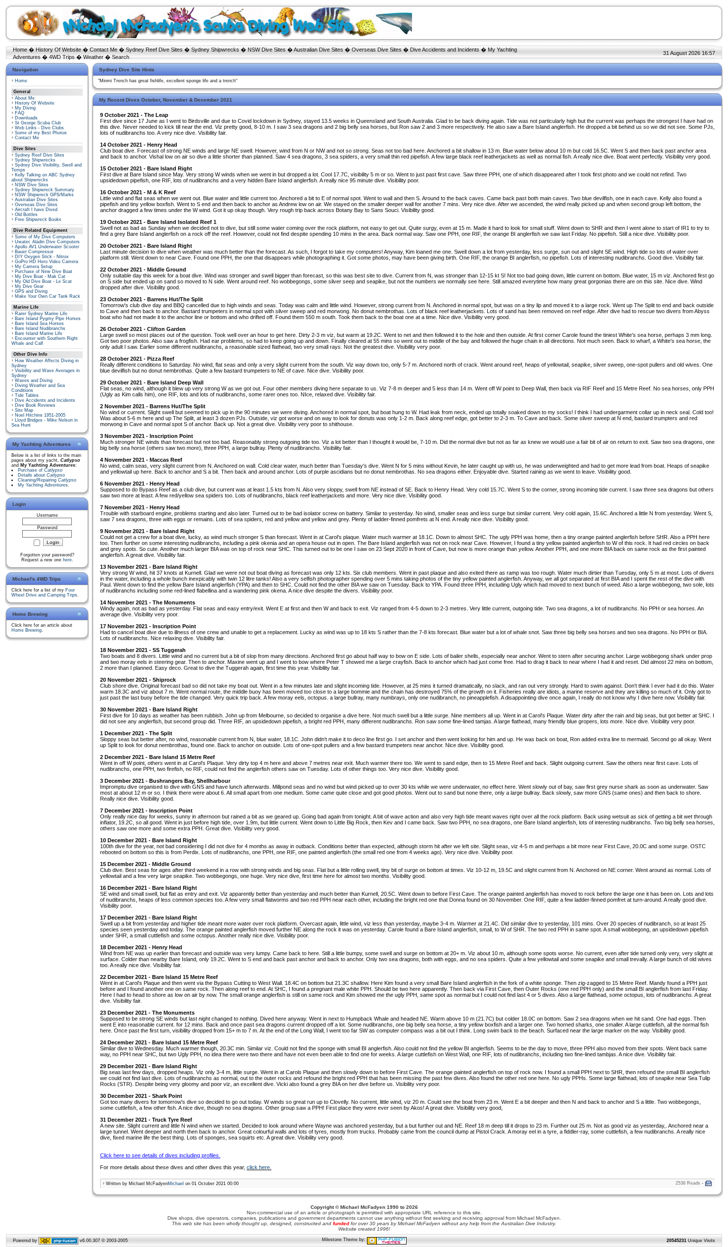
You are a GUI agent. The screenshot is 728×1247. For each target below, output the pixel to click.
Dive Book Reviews (35, 405)
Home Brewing (26, 630)
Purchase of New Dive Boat (43, 271)
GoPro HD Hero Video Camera (46, 261)
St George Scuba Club (38, 122)
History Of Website (58, 50)
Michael (176, 1183)
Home (20, 50)
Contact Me (103, 50)
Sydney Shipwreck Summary (44, 189)
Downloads (26, 117)
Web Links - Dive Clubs (39, 127)
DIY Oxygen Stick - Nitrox (42, 256)
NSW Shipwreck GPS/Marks (44, 194)
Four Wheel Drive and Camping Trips (44, 592)
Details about (41, 475)
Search (120, 57)
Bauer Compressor (34, 251)
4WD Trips (62, 57)
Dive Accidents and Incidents (444, 50)
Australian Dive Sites (318, 50)
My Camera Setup (33, 266)
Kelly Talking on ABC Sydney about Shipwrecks (43, 177)
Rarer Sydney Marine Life (41, 313)
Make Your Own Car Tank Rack (47, 296)
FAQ (19, 112)
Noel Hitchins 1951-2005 (40, 415)
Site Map (24, 410)
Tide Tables (27, 395)
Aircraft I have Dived (36, 209)
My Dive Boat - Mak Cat (40, 276)
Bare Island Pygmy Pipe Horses (48, 318)
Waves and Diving (33, 380)
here (67, 559)
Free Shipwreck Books (38, 219)
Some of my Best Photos (41, 132)
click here (258, 1167)
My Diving (25, 108)
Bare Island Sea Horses (39, 323)
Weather (93, 57)
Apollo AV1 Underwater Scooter (47, 246)
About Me (25, 98)
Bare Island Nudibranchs (40, 328)
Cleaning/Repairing (47, 480)
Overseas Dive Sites (377, 50)
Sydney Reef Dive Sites (154, 50)
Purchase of (40, 470)
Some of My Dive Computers (45, 236)
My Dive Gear (29, 286)
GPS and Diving (31, 291)
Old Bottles (26, 214)
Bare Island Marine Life (38, 333)
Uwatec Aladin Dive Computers (47, 241)
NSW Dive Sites (267, 50)
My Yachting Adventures (43, 485)
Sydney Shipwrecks (215, 50)
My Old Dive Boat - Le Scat (43, 281)
